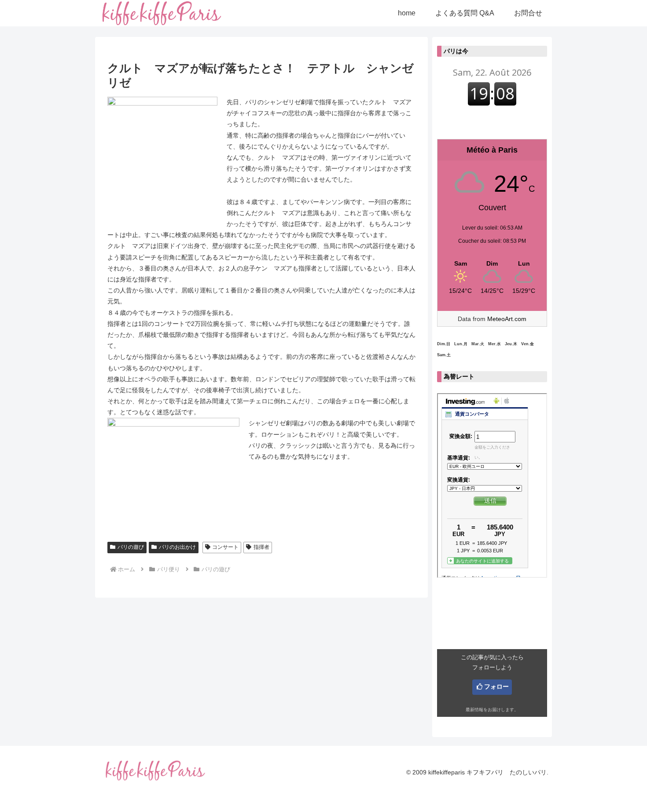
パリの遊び (131, 547)
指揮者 (261, 547)
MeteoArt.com (506, 318)
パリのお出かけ (177, 547)
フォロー (496, 686)
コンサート (225, 547)
